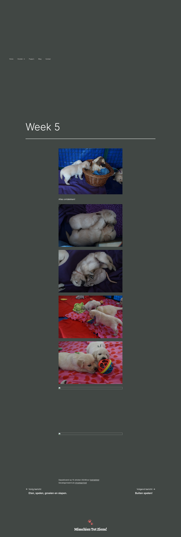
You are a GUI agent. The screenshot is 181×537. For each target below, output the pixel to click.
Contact (48, 59)
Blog (39, 59)
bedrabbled (94, 480)
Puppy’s (31, 59)
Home (11, 59)
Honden (20, 59)
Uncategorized (81, 483)
